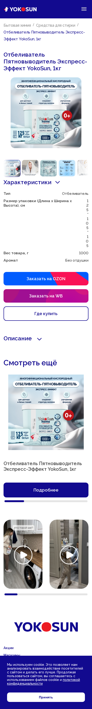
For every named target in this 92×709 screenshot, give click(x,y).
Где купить (46, 313)
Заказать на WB (46, 295)
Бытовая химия (17, 25)
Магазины (12, 655)
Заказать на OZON (46, 278)
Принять (46, 697)
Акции (8, 648)
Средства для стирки (55, 25)
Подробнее (46, 490)
